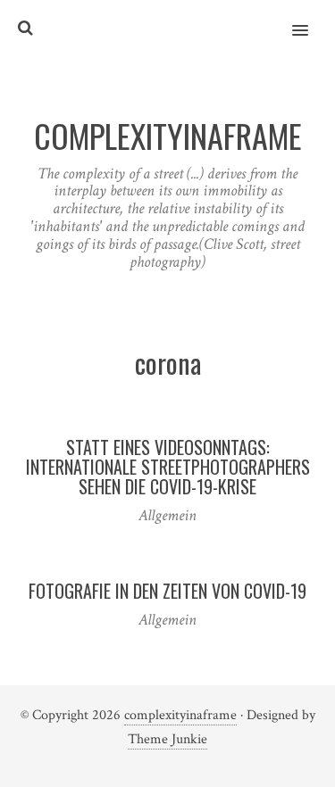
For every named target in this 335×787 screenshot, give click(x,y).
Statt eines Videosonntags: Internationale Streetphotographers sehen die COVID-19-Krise (168, 467)
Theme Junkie (167, 739)
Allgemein (167, 515)
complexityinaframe (180, 715)
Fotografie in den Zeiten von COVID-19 (167, 590)
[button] (310, 18)
